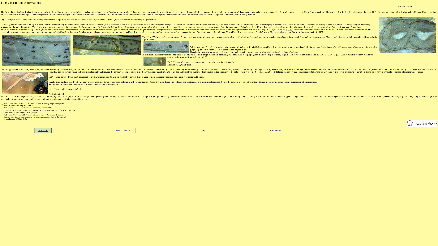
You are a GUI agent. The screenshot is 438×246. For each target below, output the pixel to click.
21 (288, 30)
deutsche (401, 6)
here (295, 52)
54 (291, 30)
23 (275, 72)
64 (332, 55)
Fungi (203, 130)
